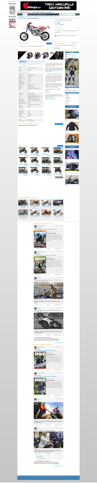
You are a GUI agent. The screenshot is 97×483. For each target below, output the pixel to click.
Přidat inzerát (60, 145)
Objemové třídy (45, 16)
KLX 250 (67, 101)
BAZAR (34, 14)
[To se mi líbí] (59, 225)
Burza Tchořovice (12, 4)
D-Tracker (67, 98)
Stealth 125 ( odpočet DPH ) (57, 174)
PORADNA (39, 14)
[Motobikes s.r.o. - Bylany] (23, 150)
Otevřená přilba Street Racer (69, 109)
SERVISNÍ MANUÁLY (30, 61)
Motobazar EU (53, 70)
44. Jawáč (12, 17)
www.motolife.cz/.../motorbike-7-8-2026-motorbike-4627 (47, 229)
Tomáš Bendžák (40, 456)
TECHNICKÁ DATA (22, 61)
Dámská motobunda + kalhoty (70, 121)
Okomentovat (58, 248)
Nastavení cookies (61, 477)
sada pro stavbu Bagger (69, 149)
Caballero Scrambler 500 (34, 164)
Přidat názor (49, 43)
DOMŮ (20, 14)
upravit (78, 28)
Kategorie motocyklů (37, 16)
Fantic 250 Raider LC (46, 215)
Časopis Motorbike (40, 225)
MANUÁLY (30, 14)
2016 (27, 18)
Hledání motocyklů (52, 16)
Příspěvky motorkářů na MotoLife (43, 223)
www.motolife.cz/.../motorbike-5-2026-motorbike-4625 (46, 350)
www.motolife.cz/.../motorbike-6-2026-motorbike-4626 (46, 255)
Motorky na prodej (23, 146)
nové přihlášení (56, 340)
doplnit (58, 32)
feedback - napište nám (51, 98)
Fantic (67, 88)
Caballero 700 (45, 154)
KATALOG (25, 14)
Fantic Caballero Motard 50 (35, 215)
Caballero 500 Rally (22, 173)
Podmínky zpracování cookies (52, 477)
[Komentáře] (61, 225)
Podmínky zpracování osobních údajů (39, 477)
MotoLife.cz (39, 0)
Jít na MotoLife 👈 (59, 342)
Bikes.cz (19, 0)
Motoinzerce (59, 70)
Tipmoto (50, 71)
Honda (67, 94)
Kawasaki (68, 97)
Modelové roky (21, 16)
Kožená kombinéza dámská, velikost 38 (71, 133)
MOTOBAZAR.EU (72, 106)
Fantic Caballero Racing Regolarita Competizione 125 (23, 216)
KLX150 (67, 102)
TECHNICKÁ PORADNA (39, 61)
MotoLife (39, 277)
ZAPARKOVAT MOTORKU (72, 54)
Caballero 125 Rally (22, 154)
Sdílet (49, 248)
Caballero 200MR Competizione (71, 90)
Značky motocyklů (28, 16)
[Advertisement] (40, 136)
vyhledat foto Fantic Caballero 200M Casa (64, 35)
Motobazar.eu (25, 0)
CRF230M (67, 95)
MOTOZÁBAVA (12, 1)
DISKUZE (44, 14)
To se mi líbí (39, 248)
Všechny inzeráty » (59, 177)
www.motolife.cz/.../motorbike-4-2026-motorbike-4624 (46, 376)
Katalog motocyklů (21, 18)
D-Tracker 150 (68, 100)
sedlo (66, 161)
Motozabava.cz (32, 0)
